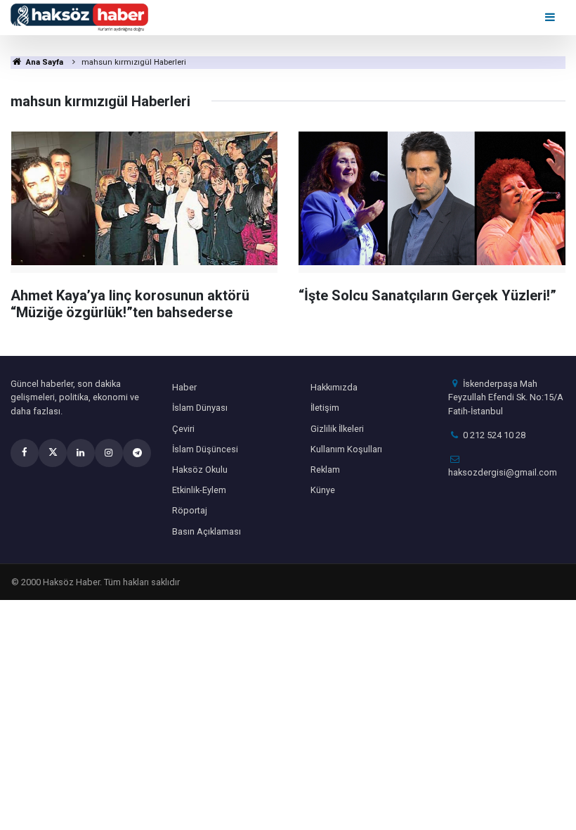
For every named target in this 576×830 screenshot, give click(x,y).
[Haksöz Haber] (79, 16)
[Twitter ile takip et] (53, 453)
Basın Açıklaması (206, 531)
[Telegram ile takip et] (137, 453)
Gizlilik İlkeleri (337, 428)
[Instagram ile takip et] (109, 453)
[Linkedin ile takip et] (81, 453)
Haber (184, 387)
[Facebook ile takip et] (25, 453)
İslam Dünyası (200, 407)
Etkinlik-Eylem (199, 490)
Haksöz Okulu (200, 469)
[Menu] (551, 17)
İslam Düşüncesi (205, 449)
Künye (322, 490)
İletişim (324, 407)
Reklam (325, 469)
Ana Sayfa (43, 62)
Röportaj (189, 510)
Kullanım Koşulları (346, 449)
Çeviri (183, 428)
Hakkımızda (334, 387)
